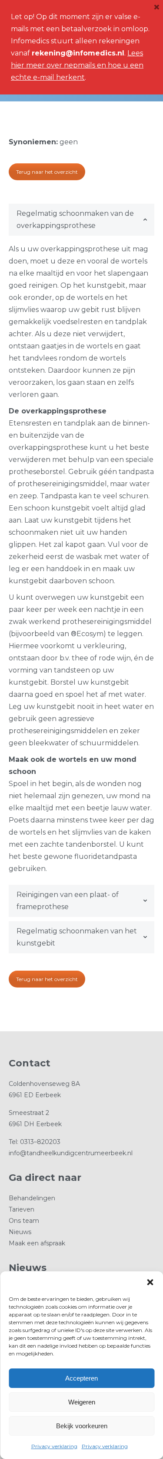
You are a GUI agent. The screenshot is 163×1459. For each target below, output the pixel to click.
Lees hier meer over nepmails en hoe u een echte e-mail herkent (77, 65)
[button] (150, 1282)
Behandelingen (32, 1198)
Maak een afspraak (37, 1243)
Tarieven (21, 1209)
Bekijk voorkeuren (81, 1426)
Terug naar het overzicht (47, 172)
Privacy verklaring (54, 1446)
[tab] (81, 220)
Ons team (24, 1221)
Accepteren (81, 1378)
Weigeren (81, 1402)
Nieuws (20, 1232)
